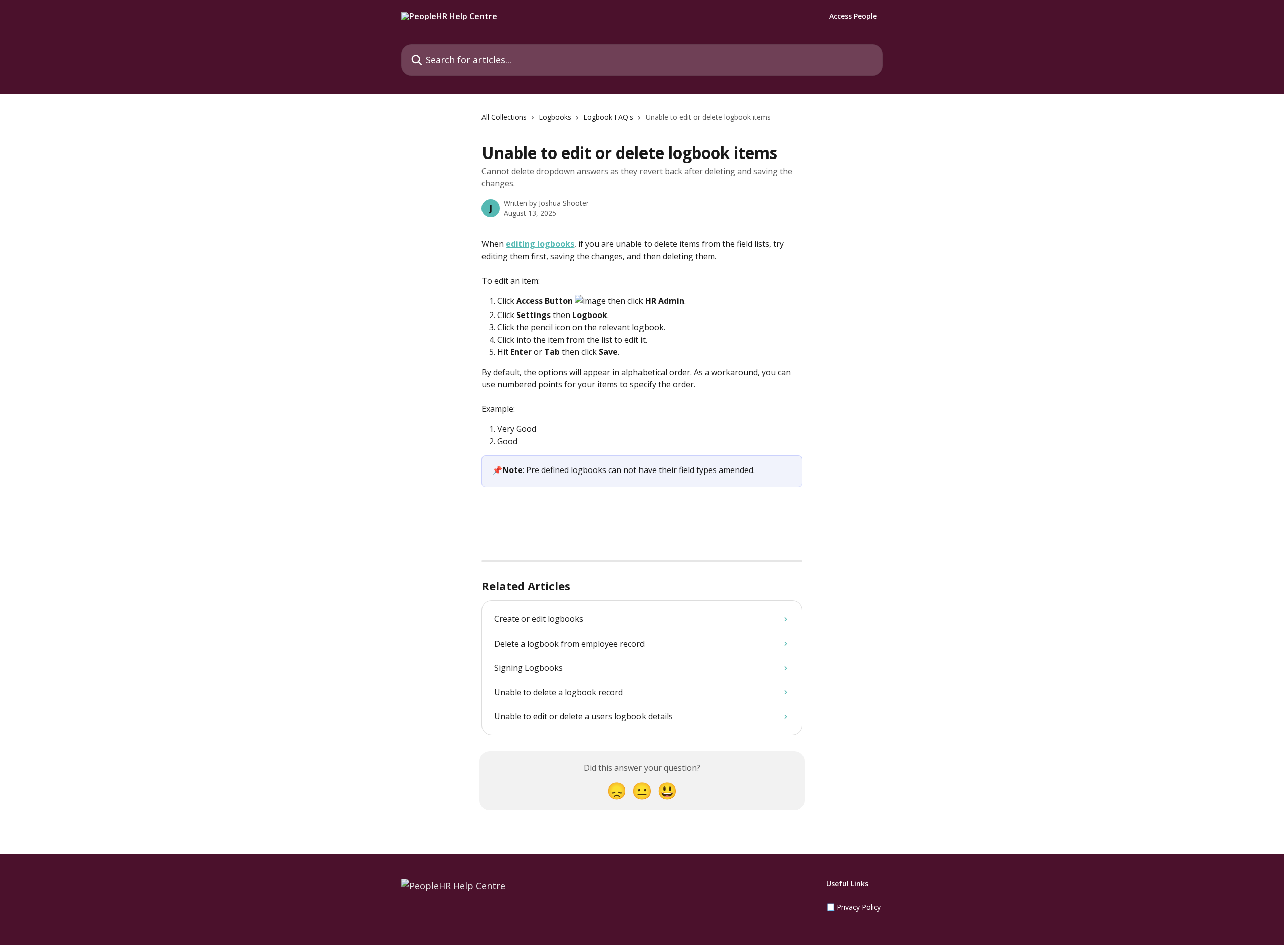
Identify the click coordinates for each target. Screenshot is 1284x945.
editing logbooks (540, 243)
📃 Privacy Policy (853, 907)
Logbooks (555, 117)
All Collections (504, 117)
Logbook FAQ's (608, 117)
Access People (853, 16)
